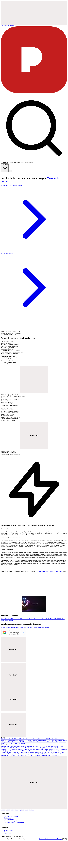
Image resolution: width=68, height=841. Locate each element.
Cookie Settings (8, 833)
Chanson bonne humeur (10, 824)
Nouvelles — (18, 742)
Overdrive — (61, 740)
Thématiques (4, 164)
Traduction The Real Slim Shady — (51, 746)
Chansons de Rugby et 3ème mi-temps (14, 822)
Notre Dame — (9, 739)
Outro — (22, 740)
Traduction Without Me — (30, 746)
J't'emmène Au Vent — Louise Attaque (44, 619)
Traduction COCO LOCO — (31, 755)
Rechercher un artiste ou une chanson (10, 162)
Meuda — (10, 740)
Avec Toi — (54, 742)
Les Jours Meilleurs (15, 627)
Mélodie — (20, 743)
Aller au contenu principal (7, 25)
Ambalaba (40, 627)
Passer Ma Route (5, 627)
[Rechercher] (9, 171)
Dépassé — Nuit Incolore (27, 619)
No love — (28, 742)
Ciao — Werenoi (8, 620)
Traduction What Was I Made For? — (47, 752)
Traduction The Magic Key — (24, 753)
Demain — (44, 742)
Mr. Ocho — (11, 743)
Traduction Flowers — (19, 750)
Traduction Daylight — (52, 755)
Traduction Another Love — (24, 749)
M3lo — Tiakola (5, 619)
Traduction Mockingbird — (41, 748)
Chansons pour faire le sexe (11, 816)
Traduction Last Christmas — (44, 749)
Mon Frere (46, 627)
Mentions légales (8, 830)
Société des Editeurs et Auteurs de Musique (50, 571)
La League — (7, 742)
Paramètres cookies (9, 831)
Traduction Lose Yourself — (10, 746)
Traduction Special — (11, 755)
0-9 (33, 810)
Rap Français (7, 818)
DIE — (36, 742)
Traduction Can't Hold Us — (16, 748)
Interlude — (46, 740)
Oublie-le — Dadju (15, 619)
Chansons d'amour (9, 819)
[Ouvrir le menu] (11, 171)
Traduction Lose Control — (40, 750)
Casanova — (32, 739)
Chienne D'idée (33, 627)
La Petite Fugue (24, 627)
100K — (22, 739)
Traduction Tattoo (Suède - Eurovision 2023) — (49, 753)
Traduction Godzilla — (25, 752)
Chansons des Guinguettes (11, 821)
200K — (51, 739)
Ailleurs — (34, 740)
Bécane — (42, 739)
